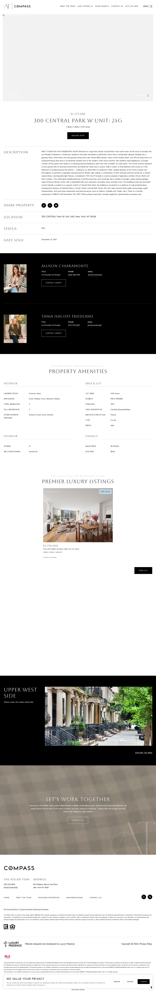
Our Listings (84, 6)
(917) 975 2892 (131, 6)
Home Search (102, 6)
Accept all (143, 981)
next (17, 95)
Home (6, 898)
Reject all (117, 981)
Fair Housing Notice (11, 909)
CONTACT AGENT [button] (54, 283)
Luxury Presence (67, 944)
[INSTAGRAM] (143, 897)
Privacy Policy (146, 944)
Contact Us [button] (78, 820)
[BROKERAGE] (150, 897)
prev (11, 95)
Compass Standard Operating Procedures (33, 909)
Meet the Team (67, 6)
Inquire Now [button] (78, 136)
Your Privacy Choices (78, 989)
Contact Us (96, 898)
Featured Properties (49, 898)
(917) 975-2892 (74, 325)
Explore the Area (143, 753)
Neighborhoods (74, 898)
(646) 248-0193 (74, 275)
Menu (146, 6)
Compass (53, 915)
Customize (130, 981)
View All (143, 570)
